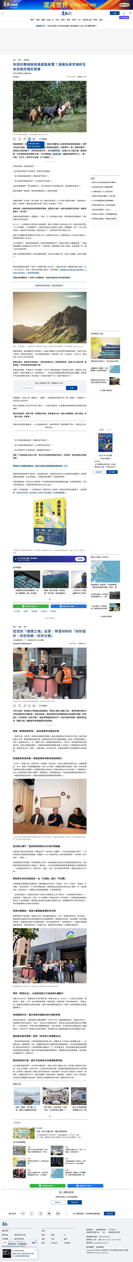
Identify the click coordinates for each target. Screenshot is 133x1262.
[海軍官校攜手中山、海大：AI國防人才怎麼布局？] (57, 1150)
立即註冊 (109, 1213)
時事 (25, 627)
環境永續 (17, 1123)
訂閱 (114, 13)
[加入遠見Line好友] (23, 1213)
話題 (38, 19)
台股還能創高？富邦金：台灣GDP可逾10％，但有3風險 (75, 1162)
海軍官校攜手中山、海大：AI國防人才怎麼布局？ (75, 1150)
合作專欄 (67, 1243)
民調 (74, 19)
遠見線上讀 (87, 19)
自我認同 (44, 611)
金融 (48, 19)
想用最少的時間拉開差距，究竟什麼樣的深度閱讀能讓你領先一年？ (40, 465)
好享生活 (54, 1243)
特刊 (109, 429)
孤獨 (55, 147)
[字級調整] (34, 139)
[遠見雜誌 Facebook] (32, 1213)
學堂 (95, 19)
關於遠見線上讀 (20, 1235)
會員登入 (58, 1202)
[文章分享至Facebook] (20, 139)
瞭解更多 (124, 5)
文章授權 (5, 1239)
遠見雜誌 (89, 1229)
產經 (63, 19)
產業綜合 (97, 461)
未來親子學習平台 (92, 1232)
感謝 (55, 153)
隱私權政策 (100, 1247)
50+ (103, 1232)
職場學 (26, 611)
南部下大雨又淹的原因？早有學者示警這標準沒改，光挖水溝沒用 (38, 1150)
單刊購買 (112, 472)
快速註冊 (74, 1202)
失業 (59, 153)
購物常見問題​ (19, 1239)
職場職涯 (26, 60)
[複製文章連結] (25, 139)
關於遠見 (5, 1235)
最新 (32, 19)
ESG (79, 19)
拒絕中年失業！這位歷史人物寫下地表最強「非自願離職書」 (41, 492)
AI (53, 19)
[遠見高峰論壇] (10, 4)
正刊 (101, 429)
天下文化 (112, 1229)
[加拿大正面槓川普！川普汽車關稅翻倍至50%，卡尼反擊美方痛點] (19, 1173)
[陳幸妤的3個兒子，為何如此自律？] (19, 1162)
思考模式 (53, 611)
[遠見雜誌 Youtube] (49, 1213)
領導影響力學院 (114, 1232)
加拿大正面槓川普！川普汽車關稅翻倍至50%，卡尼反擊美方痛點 (38, 1173)
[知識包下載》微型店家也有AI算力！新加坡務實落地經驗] (7, 1253)
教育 (68, 19)
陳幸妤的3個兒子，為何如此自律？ (38, 1162)
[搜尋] (130, 13)
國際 (43, 19)
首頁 (14, 60)
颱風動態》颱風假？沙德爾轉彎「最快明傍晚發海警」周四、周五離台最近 (75, 1173)
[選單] (2, 13)
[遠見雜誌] (66, 13)
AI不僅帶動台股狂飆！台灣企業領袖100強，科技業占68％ (105, 465)
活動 (100, 19)
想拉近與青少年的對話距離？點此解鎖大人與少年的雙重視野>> (72, 25)
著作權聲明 (90, 1247)
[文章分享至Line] (14, 139)
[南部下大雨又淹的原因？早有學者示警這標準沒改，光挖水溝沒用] (19, 1150)
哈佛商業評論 (101, 1229)
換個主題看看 (107, 390)
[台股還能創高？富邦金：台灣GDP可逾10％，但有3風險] (57, 1162)
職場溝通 (34, 611)
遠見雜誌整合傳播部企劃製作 (22, 643)
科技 (57, 19)
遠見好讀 (16, 77)
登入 (29, 146)
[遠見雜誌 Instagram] (40, 1213)
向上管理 (17, 611)
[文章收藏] (29, 139)
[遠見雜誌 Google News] (58, 1213)
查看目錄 (99, 472)
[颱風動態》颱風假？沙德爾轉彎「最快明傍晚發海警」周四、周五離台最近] (57, 1173)
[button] (84, 580)
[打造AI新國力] (105, 442)
